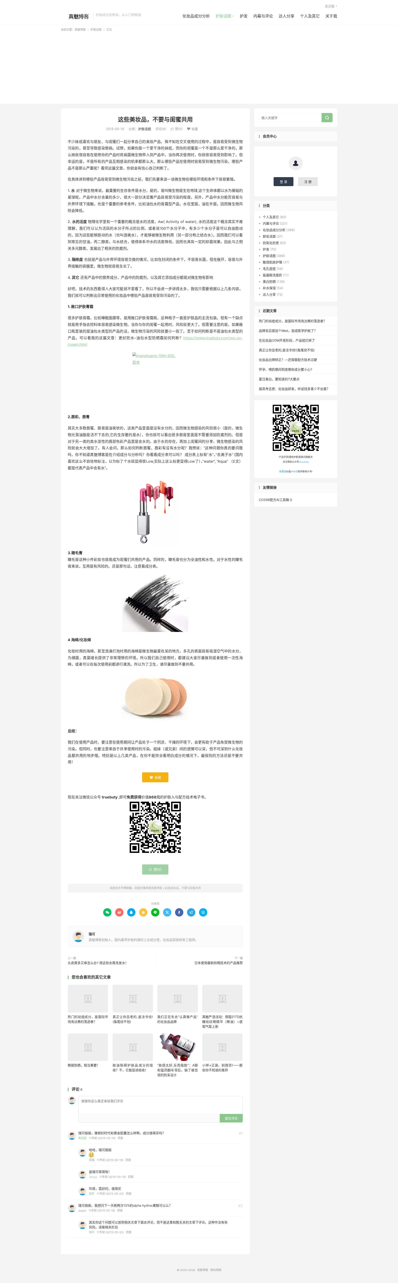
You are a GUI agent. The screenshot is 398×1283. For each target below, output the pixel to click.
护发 (244, 16)
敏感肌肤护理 (272, 262)
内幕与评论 (263, 16)
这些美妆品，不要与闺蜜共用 (155, 119)
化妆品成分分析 (196, 16)
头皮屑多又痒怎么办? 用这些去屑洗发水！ (98, 963)
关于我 (331, 16)
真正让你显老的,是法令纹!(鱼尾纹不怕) (287, 350)
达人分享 (286, 16)
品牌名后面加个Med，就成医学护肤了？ (288, 331)
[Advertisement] (199, 66)
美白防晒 (269, 281)
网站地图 (215, 1270)
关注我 (329, 6)
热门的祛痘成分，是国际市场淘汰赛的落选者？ (293, 321)
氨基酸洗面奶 (272, 275)
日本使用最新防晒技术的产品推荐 (218, 963)
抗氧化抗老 (271, 243)
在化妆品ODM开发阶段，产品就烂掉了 (287, 340)
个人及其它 (310, 16)
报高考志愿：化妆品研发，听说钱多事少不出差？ (294, 389)
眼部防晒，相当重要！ (84, 1065)
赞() (177, 129)
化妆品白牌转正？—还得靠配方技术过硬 (288, 360)
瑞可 (92, 934)
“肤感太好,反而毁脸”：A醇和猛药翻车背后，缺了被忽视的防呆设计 (177, 1070)
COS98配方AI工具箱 (274, 500)
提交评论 (231, 1118)
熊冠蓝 (82, 1138)
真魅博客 (76, 16)
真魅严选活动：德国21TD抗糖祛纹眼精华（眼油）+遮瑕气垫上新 (222, 1021)
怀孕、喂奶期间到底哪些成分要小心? (285, 369)
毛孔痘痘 (269, 269)
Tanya (93, 1177)
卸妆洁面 (269, 236)
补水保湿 (269, 288)
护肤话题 (223, 16)
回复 (120, 1138)
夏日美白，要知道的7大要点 (279, 379)
